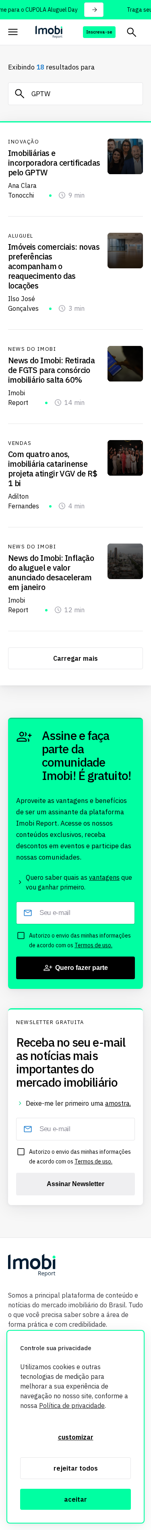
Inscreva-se (99, 32)
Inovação (23, 142)
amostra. (118, 1103)
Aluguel (20, 236)
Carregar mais (75, 658)
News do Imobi (32, 349)
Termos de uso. (93, 945)
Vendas (19, 443)
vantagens (104, 877)
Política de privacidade (72, 1405)
